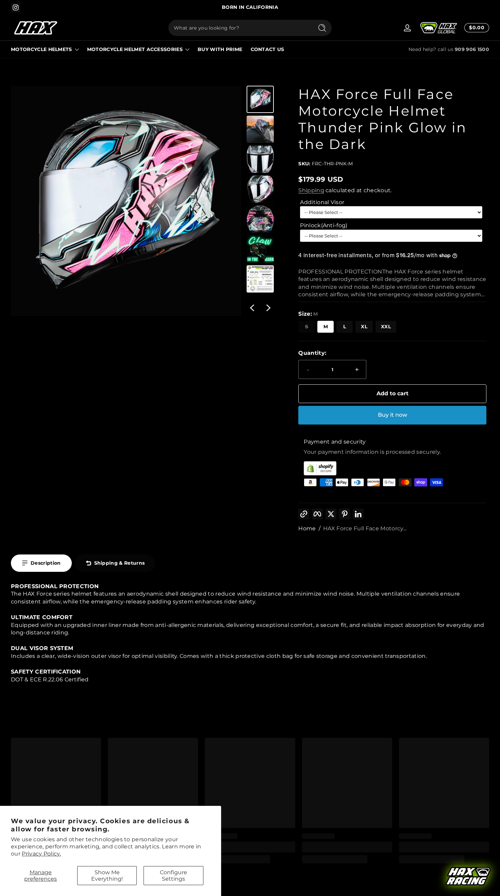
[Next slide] (268, 308)
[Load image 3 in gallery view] (260, 159)
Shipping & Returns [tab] (119, 563)
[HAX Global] (439, 28)
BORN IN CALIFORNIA (250, 7)
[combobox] (239, 28)
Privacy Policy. (41, 853)
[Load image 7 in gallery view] (260, 279)
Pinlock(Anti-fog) (323, 225)
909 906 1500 (472, 49)
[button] (475, 28)
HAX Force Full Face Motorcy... (365, 528)
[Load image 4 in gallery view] (260, 189)
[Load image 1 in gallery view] (260, 99)
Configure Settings (173, 875)
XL (364, 326)
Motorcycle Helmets (41, 49)
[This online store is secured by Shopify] (392, 468)
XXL (386, 326)
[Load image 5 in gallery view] (260, 219)
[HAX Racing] (468, 877)
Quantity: (312, 353)
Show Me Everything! (107, 875)
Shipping (311, 190)
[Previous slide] (252, 308)
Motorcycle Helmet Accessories (135, 49)
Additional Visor (322, 202)
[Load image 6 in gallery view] (260, 249)
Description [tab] (46, 563)
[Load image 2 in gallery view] (260, 129)
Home (307, 528)
